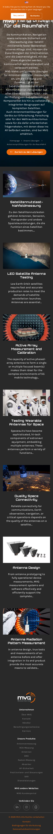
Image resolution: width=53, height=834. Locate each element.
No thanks (35, 16)
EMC (26, 756)
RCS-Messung (26, 748)
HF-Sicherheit (26, 768)
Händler (26, 723)
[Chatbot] (29, 21)
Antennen (26, 752)
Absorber (26, 764)
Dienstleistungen (26, 780)
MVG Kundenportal (26, 793)
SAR (26, 776)
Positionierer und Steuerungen (26, 772)
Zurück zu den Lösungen (29, 152)
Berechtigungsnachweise (27, 727)
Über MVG (26, 714)
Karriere (26, 731)
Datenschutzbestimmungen (26, 829)
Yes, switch (18, 15)
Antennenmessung (26, 743)
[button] (38, 21)
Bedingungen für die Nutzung (26, 825)
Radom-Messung (26, 760)
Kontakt (26, 719)
